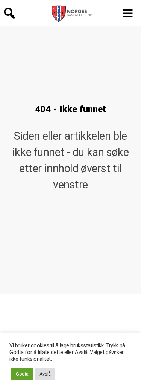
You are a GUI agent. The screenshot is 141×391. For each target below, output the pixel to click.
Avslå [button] (45, 374)
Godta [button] (22, 374)
